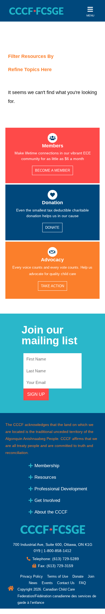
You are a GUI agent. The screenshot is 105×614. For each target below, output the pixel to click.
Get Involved (47, 500)
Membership (46, 465)
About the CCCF (50, 512)
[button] (61, 465)
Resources (45, 477)
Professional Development (60, 488)
